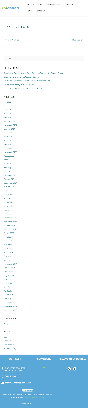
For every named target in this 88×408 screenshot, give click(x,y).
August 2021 (9, 187)
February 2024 (9, 117)
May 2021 (8, 198)
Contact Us (40, 11)
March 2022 (8, 163)
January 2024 (9, 121)
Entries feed (9, 341)
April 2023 (8, 136)
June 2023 (8, 133)
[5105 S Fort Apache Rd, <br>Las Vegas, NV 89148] (2, 368)
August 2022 (9, 156)
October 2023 (9, 129)
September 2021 (10, 183)
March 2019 (8, 295)
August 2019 (9, 275)
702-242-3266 (10, 376)
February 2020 (9, 256)
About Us (28, 4)
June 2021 (8, 194)
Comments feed (10, 345)
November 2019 (10, 264)
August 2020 (9, 233)
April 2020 (8, 248)
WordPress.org (10, 348)
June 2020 (8, 241)
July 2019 (7, 279)
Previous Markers (10, 40)
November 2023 (10, 125)
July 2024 (7, 109)
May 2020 (8, 244)
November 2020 (10, 221)
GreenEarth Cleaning (54, 4)
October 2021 (9, 179)
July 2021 (7, 190)
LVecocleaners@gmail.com (18, 383)
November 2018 (10, 306)
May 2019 (8, 287)
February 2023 (9, 144)
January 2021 (9, 214)
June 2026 (8, 106)
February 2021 (9, 210)
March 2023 (8, 140)
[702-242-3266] (2, 376)
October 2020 (9, 225)
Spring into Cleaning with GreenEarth (19, 84)
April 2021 (8, 202)
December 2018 (10, 302)
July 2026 (7, 102)
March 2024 (8, 113)
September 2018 (10, 310)
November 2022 (10, 152)
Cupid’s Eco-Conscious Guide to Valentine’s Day (23, 88)
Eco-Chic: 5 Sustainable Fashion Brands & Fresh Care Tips (27, 81)
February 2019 (9, 298)
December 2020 (10, 217)
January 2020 (9, 260)
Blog (6, 323)
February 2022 (9, 167)
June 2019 (8, 283)
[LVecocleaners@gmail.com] (2, 383)
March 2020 (8, 252)
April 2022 (8, 160)
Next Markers (79, 40)
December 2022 (10, 148)
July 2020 (7, 237)
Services (39, 4)
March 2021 (8, 206)
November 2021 (10, 175)
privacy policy (27, 403)
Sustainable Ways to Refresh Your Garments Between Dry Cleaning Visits (33, 73)
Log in (6, 337)
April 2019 (8, 291)
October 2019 (9, 268)
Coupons (70, 4)
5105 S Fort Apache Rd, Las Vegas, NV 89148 (15, 369)
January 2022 (9, 171)
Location (28, 11)
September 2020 (10, 229)
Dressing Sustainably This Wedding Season (21, 77)
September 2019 (10, 271)
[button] (44, 368)
